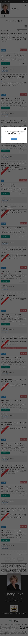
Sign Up (8, 1)
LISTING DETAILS (5, 63)
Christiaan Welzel (9, 624)
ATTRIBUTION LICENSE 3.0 (22, 624)
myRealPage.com (14, 621)
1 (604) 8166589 (4, 70)
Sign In (3, 1)
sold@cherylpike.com (17, 601)
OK (14, 139)
